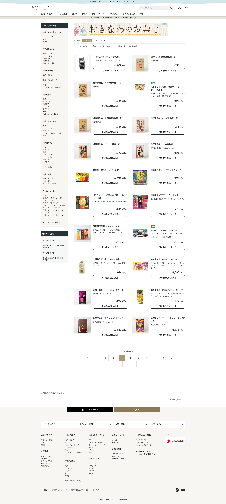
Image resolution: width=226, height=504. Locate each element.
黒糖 (66, 466)
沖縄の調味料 (70, 435)
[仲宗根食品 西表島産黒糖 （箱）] (82, 89)
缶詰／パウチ (45, 456)
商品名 (95, 46)
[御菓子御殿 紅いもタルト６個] (140, 266)
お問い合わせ (157, 424)
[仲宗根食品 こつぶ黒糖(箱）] (140, 151)
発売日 (102, 46)
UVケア (91, 471)
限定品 (91, 473)
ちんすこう (69, 468)
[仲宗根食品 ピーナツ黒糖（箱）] (82, 151)
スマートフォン (91, 409)
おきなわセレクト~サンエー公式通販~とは (145, 452)
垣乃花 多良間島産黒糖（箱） (164, 57)
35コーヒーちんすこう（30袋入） (107, 57)
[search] (172, 8)
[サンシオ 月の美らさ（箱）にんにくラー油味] (82, 202)
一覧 (96, 41)
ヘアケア (92, 468)
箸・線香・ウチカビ (119, 458)
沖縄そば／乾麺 (46, 461)
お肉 (42, 442)
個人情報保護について (59, 490)
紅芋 (66, 478)
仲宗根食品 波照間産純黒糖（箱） (108, 118)
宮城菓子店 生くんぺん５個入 (106, 259)
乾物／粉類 (45, 466)
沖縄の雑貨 (116, 449)
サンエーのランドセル (143, 445)
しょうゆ (68, 447)
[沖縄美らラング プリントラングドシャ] (140, 177)
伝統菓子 (68, 471)
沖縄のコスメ (94, 459)
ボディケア (92, 466)
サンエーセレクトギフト (144, 442)
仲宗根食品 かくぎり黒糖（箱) (164, 118)
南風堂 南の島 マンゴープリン (106, 170)
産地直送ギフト (141, 440)
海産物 (43, 445)
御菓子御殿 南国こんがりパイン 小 (167, 290)
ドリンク (92, 450)
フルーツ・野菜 (46, 440)
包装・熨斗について (123, 424)
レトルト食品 (45, 463)
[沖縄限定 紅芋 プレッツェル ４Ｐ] (140, 202)
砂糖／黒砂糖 (69, 440)
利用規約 (96, 490)
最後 (136, 364)
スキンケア (92, 463)
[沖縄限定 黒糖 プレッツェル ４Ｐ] (82, 233)
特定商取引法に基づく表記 (80, 490)
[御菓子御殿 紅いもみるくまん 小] (82, 297)
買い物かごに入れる (110, 71)
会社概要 (44, 490)
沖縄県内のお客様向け (144, 435)
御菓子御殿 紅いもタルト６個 (164, 259)
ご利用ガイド (49, 424)
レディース (116, 442)
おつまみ (68, 476)
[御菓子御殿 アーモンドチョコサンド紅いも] (140, 325)
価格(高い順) (122, 46)
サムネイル (104, 41)
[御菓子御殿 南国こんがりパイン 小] (140, 297)
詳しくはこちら (131, 18)
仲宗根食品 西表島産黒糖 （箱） (108, 83)
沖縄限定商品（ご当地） (73, 481)
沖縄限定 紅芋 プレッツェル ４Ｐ (165, 195)
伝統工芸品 (116, 456)
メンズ (114, 440)
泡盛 (90, 440)
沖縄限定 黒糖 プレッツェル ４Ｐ (107, 226)
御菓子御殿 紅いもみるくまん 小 (108, 290)
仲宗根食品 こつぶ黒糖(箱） (163, 144)
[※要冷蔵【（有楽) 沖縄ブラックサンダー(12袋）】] (140, 89)
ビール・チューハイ (95, 442)
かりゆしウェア (118, 435)
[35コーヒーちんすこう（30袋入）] (82, 63)
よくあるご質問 (86, 424)
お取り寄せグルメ (48, 435)
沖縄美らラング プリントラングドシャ (168, 170)
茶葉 (90, 452)
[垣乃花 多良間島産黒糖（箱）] (140, 63)
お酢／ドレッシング (72, 445)
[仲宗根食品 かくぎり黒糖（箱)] (140, 125)
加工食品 (44, 451)
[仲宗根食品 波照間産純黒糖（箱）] (82, 125)
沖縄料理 (44, 458)
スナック (68, 473)
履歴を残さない (178, 400)
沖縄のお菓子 (70, 461)
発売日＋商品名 (134, 46)
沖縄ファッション (118, 454)
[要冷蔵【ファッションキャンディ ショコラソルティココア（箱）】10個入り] (140, 233)
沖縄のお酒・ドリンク (97, 435)
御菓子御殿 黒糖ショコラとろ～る (108, 318)
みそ (66, 450)
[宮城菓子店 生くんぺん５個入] (82, 266)
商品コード (86, 46)
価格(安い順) (111, 46)
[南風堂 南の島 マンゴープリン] (82, 177)
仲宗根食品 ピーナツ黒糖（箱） (107, 144)
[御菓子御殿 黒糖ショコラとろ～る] (82, 325)
